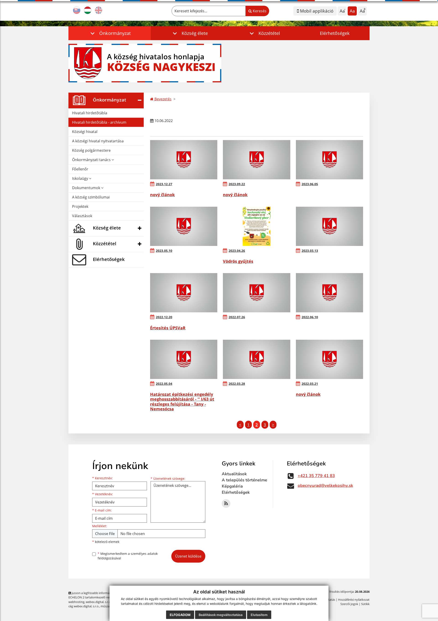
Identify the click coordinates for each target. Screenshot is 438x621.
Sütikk (365, 604)
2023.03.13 (310, 250)
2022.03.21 (310, 383)
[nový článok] (183, 159)
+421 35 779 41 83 (316, 475)
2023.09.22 (237, 184)
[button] (109, 33)
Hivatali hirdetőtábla (89, 112)
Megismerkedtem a (128, 556)
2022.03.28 (237, 383)
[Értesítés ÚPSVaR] (183, 292)
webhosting (76, 602)
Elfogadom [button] (180, 615)
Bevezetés (163, 99)
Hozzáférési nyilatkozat (354, 600)
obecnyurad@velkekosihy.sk (325, 485)
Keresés (259, 10)
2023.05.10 (164, 250)
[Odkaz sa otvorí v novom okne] (226, 503)
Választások (82, 215)
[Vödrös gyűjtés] (256, 226)
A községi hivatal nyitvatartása (98, 141)
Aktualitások (234, 474)
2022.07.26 (237, 317)
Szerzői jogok (349, 604)
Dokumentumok (86, 187)
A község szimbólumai (91, 197)
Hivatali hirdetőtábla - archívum (99, 122)
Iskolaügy (80, 178)
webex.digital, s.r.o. (98, 602)
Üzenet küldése (188, 556)
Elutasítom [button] (259, 615)
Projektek (80, 206)
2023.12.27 (164, 184)
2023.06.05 (310, 184)
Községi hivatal (84, 131)
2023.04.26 (237, 250)
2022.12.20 (164, 317)
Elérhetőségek (335, 33)
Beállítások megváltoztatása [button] (220, 615)
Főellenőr (80, 169)
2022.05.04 (164, 383)
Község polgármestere (91, 150)
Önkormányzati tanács (92, 159)
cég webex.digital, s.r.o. (83, 606)
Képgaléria (232, 486)
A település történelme (244, 480)
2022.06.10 (310, 317)
